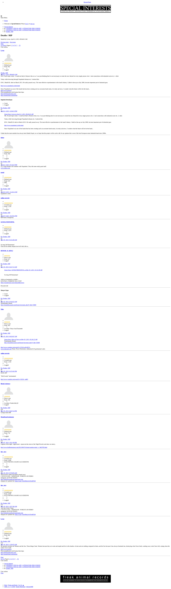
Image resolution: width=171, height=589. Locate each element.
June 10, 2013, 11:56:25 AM (9, 544)
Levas (2, 50)
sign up (32, 24)
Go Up (3, 559)
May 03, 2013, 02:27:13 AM (9, 267)
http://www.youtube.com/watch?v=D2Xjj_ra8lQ (14, 379)
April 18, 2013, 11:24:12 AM (9, 192)
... (18, 45)
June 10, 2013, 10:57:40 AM (9, 506)
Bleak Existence (5, 383)
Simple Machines (20, 586)
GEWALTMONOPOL (7, 222)
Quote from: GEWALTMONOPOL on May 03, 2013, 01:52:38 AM (23, 270)
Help (5, 585)
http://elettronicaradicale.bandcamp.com (12, 479)
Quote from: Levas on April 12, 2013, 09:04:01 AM (18, 114)
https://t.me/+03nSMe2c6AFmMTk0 (25, 481)
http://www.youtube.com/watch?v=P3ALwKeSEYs (15, 347)
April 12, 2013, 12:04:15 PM (9, 111)
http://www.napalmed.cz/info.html (10, 85)
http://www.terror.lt (6, 90)
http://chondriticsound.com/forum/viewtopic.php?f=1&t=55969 (18, 305)
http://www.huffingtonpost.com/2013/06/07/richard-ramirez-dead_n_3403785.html (24, 447)
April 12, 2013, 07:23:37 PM (9, 165)
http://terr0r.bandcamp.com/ (8, 94)
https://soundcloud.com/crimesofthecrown (12, 282)
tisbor (2, 137)
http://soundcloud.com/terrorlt (9, 95)
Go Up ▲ (21, 585)
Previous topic (5, 42)
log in (26, 24)
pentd (2, 172)
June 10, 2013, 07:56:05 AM (9, 473)
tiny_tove (3, 451)
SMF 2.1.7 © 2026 (9, 586)
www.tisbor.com (5, 168)
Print (2, 44)
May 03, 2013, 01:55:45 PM (9, 371)
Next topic (13, 42)
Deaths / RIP (4, 73)
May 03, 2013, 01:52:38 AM (9, 240)
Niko (2, 309)
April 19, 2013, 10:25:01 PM (9, 216)
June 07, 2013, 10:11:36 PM (9, 442)
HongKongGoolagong (7, 417)
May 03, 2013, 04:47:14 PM (9, 411)
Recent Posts (87, 2)
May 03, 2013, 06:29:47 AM (9, 336)
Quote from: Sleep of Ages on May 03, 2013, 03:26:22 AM (20, 339)
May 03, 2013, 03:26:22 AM (9, 301)
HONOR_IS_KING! (7, 250)
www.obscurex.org (6, 349)
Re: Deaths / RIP (5, 108)
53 (19, 45)
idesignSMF (29, 586)
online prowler (5, 198)
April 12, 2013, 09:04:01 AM (9, 74)
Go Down (3, 45)
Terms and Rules (12, 585)
